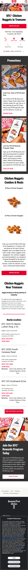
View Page (6, 341)
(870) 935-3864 (7, 364)
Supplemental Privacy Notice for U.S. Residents (13, 538)
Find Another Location (14, 411)
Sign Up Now (8, 169)
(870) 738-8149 (7, 339)
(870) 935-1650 (7, 393)
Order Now (7, 113)
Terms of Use (20, 546)
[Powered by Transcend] (2, 567)
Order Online (14, 26)
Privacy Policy (6, 537)
